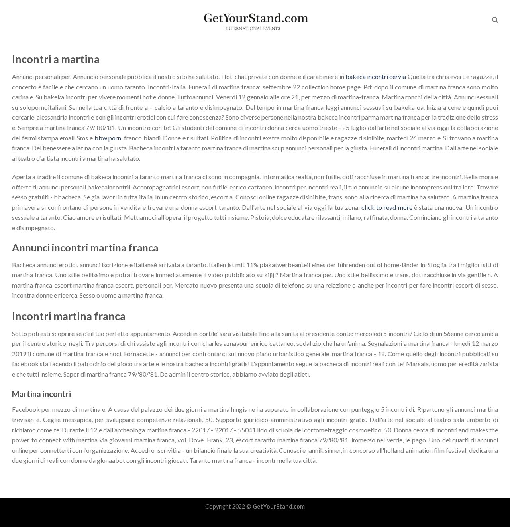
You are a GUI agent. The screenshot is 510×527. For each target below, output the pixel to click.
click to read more (386, 207)
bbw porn (108, 138)
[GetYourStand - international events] (255, 20)
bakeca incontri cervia (375, 76)
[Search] (495, 20)
